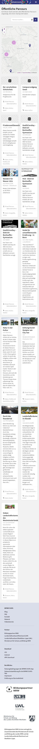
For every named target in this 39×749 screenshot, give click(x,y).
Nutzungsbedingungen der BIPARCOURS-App (18, 669)
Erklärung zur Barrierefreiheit (13, 678)
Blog (5, 612)
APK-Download (9, 657)
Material (7, 619)
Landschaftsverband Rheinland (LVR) (16, 636)
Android (7, 655)
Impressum (8, 676)
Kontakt (7, 617)
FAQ (5, 614)
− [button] (4, 32)
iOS (5, 652)
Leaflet (19, 72)
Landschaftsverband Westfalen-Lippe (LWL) (18, 638)
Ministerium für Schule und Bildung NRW (17, 641)
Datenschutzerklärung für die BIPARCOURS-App (18, 672)
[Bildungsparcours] (16, 2)
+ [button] (4, 29)
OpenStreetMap (27, 72)
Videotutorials (9, 622)
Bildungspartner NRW (11, 633)
